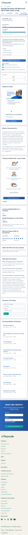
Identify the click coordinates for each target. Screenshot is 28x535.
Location (5, 308)
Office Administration (7, 238)
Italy (1, 6)
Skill (14, 77)
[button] (3, 13)
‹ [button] (4, 100)
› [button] (23, 100)
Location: (4, 48)
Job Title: (7, 412)
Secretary (8, 6)
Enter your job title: (14, 192)
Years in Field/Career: (7, 54)
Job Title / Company (8, 304)
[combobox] (14, 50)
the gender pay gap (9, 225)
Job (4, 6)
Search (6, 313)
